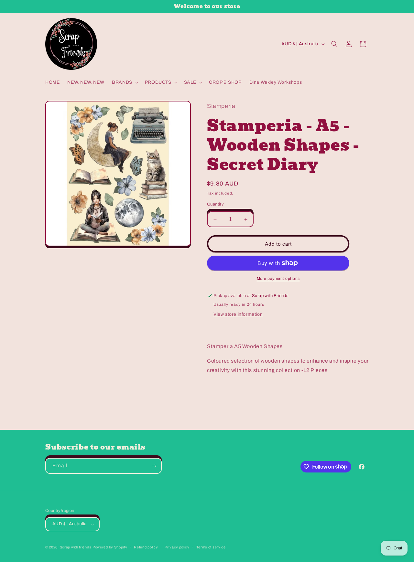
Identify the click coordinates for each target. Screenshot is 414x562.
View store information (238, 314)
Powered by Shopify (110, 547)
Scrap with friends (76, 547)
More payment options (278, 278)
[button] (124, 82)
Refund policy (146, 547)
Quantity (215, 204)
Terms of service (211, 547)
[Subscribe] (154, 466)
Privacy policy (177, 547)
